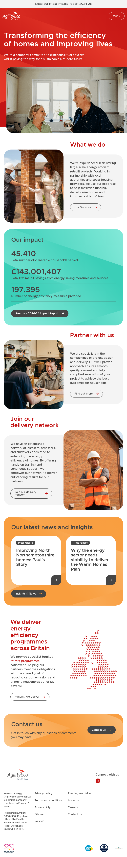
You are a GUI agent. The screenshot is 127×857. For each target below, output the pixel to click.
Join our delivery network (25, 493)
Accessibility (43, 807)
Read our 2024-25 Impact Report (37, 313)
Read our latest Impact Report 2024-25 (63, 4)
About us (74, 800)
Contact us (99, 730)
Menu (116, 16)
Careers (73, 807)
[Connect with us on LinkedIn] (98, 781)
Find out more (83, 393)
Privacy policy (43, 793)
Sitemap (40, 814)
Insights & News (26, 593)
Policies (39, 821)
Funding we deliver (27, 696)
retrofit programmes (25, 661)
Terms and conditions (49, 800)
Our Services (82, 207)
